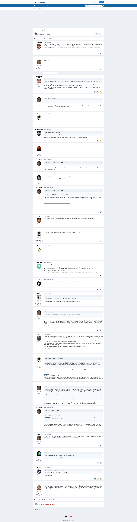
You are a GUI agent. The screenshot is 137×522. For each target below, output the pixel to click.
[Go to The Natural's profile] (36, 33)
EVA (39, 216)
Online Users (40, 8)
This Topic (98, 5)
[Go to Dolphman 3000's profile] (39, 133)
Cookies (73, 519)
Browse (35, 5)
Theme (64, 519)
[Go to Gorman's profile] (39, 471)
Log (39, 279)
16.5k (39, 123)
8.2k (39, 255)
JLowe (38, 58)
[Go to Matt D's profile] (39, 338)
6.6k (39, 154)
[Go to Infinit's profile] (39, 148)
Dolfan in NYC (48, 72)
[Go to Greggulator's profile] (39, 266)
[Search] (102, 6)
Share (92, 33)
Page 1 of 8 (51, 38)
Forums (35, 8)
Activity (40, 5)
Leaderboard (45, 5)
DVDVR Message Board (39, 2)
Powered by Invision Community (68, 520)
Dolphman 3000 (39, 129)
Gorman (39, 467)
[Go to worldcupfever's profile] (39, 453)
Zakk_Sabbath (38, 96)
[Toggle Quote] (45, 78)
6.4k (39, 105)
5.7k (39, 271)
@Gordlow (46, 374)
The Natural (41, 33)
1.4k (39, 138)
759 (39, 459)
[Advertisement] (52, 20)
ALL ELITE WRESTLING (47, 34)
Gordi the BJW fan (38, 77)
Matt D (38, 334)
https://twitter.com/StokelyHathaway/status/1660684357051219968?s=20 (57, 203)
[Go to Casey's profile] (39, 117)
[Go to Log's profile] (39, 283)
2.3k (39, 86)
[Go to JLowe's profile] (39, 61)
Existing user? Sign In (93, 2)
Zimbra (39, 245)
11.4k (39, 225)
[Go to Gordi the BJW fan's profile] (39, 81)
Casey (38, 113)
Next (45, 38)
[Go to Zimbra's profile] (39, 249)
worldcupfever (38, 450)
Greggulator (39, 262)
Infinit (38, 145)
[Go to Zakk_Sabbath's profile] (39, 99)
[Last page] (47, 38)
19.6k (39, 343)
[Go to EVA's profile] (39, 220)
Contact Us (69, 519)
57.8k (39, 51)
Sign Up (101, 2)
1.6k (39, 476)
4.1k (39, 67)
